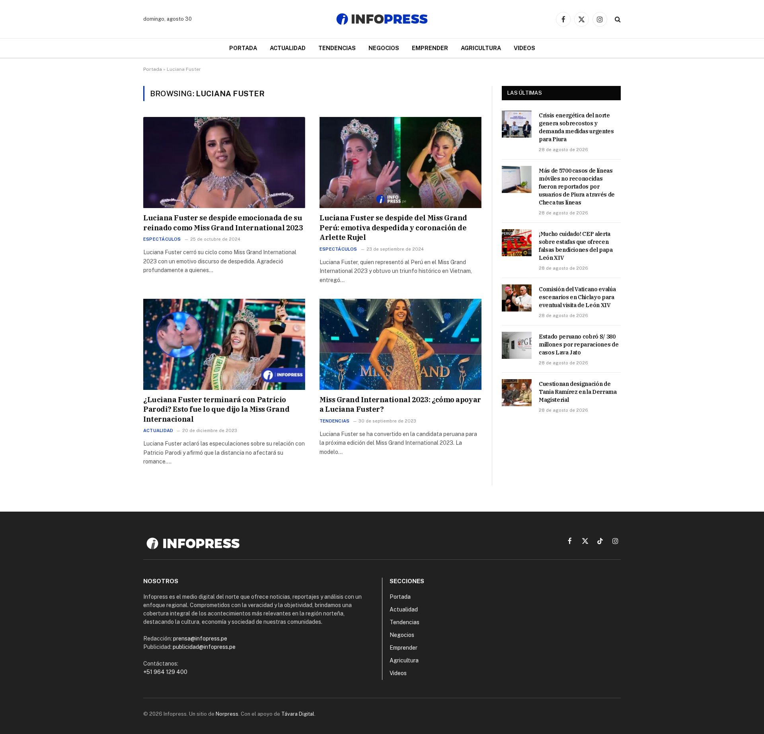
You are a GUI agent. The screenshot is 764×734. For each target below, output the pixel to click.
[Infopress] (382, 19)
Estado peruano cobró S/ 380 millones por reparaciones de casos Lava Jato (578, 344)
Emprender (430, 48)
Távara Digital (297, 714)
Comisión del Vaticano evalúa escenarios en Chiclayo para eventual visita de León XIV (577, 297)
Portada (243, 48)
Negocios (383, 48)
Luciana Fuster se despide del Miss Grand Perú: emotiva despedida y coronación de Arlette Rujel (393, 227)
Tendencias (337, 48)
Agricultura (481, 48)
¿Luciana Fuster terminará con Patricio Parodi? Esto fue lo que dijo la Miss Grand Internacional (216, 409)
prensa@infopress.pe (200, 638)
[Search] (617, 19)
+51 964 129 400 (165, 672)
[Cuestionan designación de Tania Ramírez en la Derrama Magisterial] (517, 392)
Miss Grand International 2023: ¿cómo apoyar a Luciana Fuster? (400, 404)
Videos (524, 48)
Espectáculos (162, 239)
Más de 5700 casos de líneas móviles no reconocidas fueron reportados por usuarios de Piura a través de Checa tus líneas (577, 186)
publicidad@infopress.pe (204, 647)
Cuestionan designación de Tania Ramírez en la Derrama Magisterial (578, 391)
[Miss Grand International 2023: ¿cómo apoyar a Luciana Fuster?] (400, 344)
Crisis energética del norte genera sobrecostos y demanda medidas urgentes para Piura (576, 127)
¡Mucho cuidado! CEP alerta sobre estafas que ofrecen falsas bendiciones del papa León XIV (576, 245)
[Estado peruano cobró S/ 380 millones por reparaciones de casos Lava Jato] (517, 345)
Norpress (227, 714)
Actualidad (288, 48)
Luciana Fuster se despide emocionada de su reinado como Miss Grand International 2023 (223, 222)
